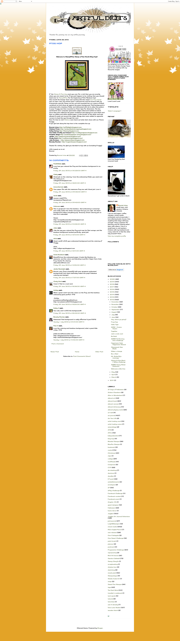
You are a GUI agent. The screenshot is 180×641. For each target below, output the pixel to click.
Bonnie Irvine (123, 205)
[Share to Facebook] (85, 155)
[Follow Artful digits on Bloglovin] (116, 270)
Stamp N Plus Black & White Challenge (118, 361)
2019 (112, 281)
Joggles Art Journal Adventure (119, 516)
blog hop (111, 438)
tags (109, 587)
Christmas (111, 453)
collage (110, 459)
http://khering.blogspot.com (69, 131)
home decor (112, 510)
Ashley (55, 290)
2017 (112, 287)
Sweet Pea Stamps (115, 584)
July (113, 314)
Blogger (100, 628)
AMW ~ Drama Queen (116, 327)
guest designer (113, 505)
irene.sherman (58, 187)
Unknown (56, 206)
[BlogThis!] (82, 155)
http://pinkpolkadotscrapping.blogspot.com (75, 129)
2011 (112, 380)
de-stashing (112, 470)
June (113, 317)
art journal (111, 415)
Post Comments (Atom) (82, 356)
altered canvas (113, 404)
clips (109, 456)
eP (109, 487)
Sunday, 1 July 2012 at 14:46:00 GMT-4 (68, 340)
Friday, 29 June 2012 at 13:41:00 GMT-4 (69, 251)
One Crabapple (113, 535)
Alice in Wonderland (115, 395)
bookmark (111, 447)
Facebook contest (114, 496)
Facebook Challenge (115, 493)
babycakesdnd (113, 435)
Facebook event (113, 499)
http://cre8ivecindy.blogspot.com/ (70, 138)
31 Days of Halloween (116, 389)
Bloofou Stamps (114, 444)
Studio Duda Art (114, 578)
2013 (112, 297)
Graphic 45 (112, 502)
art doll (110, 412)
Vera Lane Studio (114, 607)
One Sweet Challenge (115, 538)
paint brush (112, 541)
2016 (112, 289)
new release (112, 532)
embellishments (113, 482)
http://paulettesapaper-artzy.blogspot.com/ (75, 134)
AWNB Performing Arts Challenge (117, 339)
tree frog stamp (95, 99)
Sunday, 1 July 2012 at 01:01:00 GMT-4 (68, 322)
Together (114, 331)
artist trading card (114, 421)
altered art (111, 398)
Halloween (111, 508)
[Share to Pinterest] (87, 155)
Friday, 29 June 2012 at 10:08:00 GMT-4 (69, 224)
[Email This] (80, 155)
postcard (111, 547)
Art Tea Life (112, 418)
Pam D (55, 325)
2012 (112, 299)
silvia (55, 238)
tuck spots (111, 596)
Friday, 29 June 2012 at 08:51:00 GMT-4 (69, 183)
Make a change (116, 351)
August (114, 312)
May (113, 372)
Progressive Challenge (116, 550)
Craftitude (111, 461)
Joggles (110, 513)
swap (109, 581)
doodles (111, 476)
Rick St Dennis (113, 555)
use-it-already (113, 604)
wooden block (113, 610)
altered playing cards (115, 410)
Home (77, 351)
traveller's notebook (115, 593)
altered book (112, 401)
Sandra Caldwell (114, 558)
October (114, 307)
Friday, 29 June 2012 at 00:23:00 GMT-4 (69, 170)
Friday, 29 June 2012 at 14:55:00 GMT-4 (69, 265)
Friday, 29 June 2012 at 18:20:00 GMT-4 (69, 304)
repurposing (112, 552)
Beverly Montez (59, 317)
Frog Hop (114, 322)
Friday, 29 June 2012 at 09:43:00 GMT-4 (69, 202)
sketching (111, 570)
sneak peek (112, 573)
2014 (112, 294)
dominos (111, 473)
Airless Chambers (114, 392)
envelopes (111, 484)
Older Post (99, 351)
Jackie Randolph (59, 269)
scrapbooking (113, 564)
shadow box (112, 567)
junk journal (112, 521)
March (114, 377)
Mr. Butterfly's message (116, 357)
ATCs (110, 433)
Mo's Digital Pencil (114, 529)
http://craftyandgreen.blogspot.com (84, 132)
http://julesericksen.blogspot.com (73, 140)
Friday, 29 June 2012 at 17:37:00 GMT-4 (69, 277)
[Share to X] (83, 155)
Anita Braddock (59, 254)
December (115, 302)
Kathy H (56, 308)
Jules (55, 228)
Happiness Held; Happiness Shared (118, 343)
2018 (112, 284)
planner (110, 544)
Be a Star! (114, 354)
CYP (109, 467)
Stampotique (112, 576)
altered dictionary (114, 407)
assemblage (112, 427)
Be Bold (114, 336)
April (113, 374)
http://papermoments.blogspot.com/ (68, 136)
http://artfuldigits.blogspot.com (70, 127)
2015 (112, 292)
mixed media (112, 526)
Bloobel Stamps (113, 441)
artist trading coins (115, 424)
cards (110, 450)
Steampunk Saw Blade (117, 348)
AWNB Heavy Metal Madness (118, 365)
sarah (55, 195)
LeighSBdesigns (113, 524)
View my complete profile (117, 236)
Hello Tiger (115, 324)
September (115, 309)
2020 (112, 279)
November (115, 304)
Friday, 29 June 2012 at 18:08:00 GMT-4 (69, 286)
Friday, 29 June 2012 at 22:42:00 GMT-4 (69, 313)
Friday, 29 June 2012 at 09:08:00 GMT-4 (70, 192)
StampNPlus (63, 98)
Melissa (67, 120)
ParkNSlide (57, 164)
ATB (109, 430)
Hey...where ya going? (118, 319)
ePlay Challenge (113, 490)
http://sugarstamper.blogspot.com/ (74, 142)
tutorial (110, 599)
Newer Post (55, 351)
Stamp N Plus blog (60, 94)
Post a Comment (58, 343)
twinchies (111, 601)
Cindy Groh (57, 281)
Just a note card (117, 334)
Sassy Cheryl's (113, 561)
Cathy (55, 174)
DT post (111, 479)
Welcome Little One (118, 369)
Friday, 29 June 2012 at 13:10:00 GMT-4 (69, 235)
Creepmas (111, 464)
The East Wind (113, 590)
